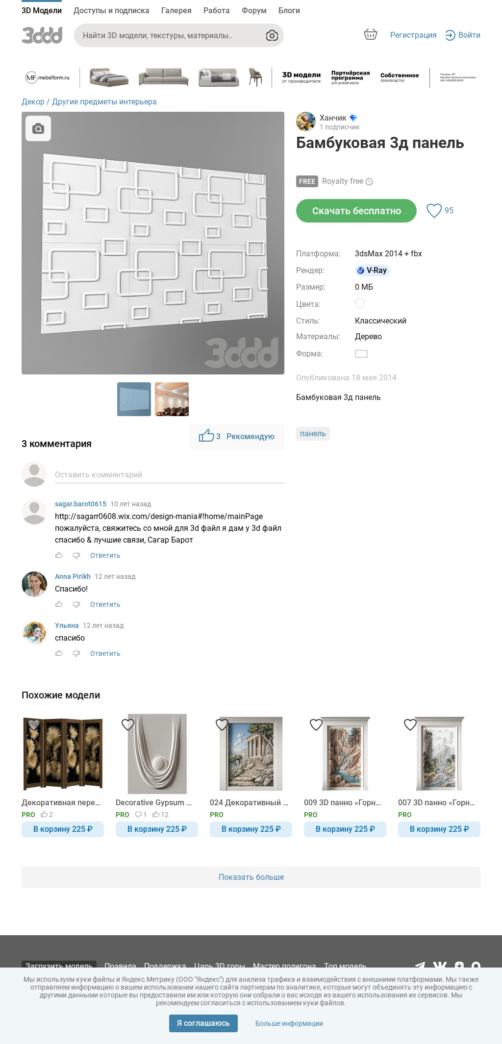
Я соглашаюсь (203, 1023)
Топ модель (345, 966)
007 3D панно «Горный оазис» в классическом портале (437, 802)
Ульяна (67, 625)
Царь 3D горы (219, 966)
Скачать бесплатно (356, 211)
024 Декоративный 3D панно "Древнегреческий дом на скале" (249, 802)
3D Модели (42, 10)
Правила (120, 966)
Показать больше (251, 877)
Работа (216, 10)
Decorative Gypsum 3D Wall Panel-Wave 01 (155, 802)
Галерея (176, 10)
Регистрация (413, 35)
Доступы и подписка (112, 10)
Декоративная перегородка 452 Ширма (61, 802)
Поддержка (165, 966)
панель (313, 433)
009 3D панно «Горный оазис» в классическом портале (343, 802)
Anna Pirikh (73, 576)
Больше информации (289, 1023)
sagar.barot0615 (80, 504)
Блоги (289, 10)
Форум (254, 10)
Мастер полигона (284, 966)
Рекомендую (245, 436)
